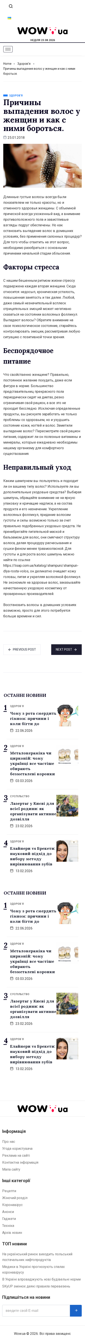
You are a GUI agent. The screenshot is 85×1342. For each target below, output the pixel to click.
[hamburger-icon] (8, 49)
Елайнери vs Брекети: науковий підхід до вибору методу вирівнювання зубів (32, 856)
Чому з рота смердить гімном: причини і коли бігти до (33, 718)
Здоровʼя (24, 63)
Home (7, 63)
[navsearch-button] (10, 6)
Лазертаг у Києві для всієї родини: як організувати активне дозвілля (33, 811)
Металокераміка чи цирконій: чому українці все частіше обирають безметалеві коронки (32, 763)
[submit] (76, 1311)
